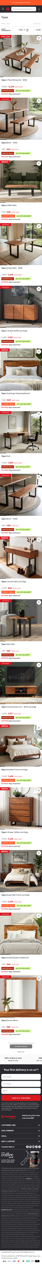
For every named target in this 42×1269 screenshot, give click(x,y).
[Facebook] (27, 1147)
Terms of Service (9, 1258)
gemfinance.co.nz (6, 1210)
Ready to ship (13, 1059)
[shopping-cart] (39, 9)
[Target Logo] (8, 9)
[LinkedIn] (39, 1147)
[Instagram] (30, 1147)
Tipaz (8, 24)
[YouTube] (33, 1147)
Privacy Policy (36, 1256)
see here (28, 1179)
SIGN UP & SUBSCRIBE (21, 1098)
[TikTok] (36, 1147)
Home (3, 24)
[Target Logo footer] (11, 1117)
